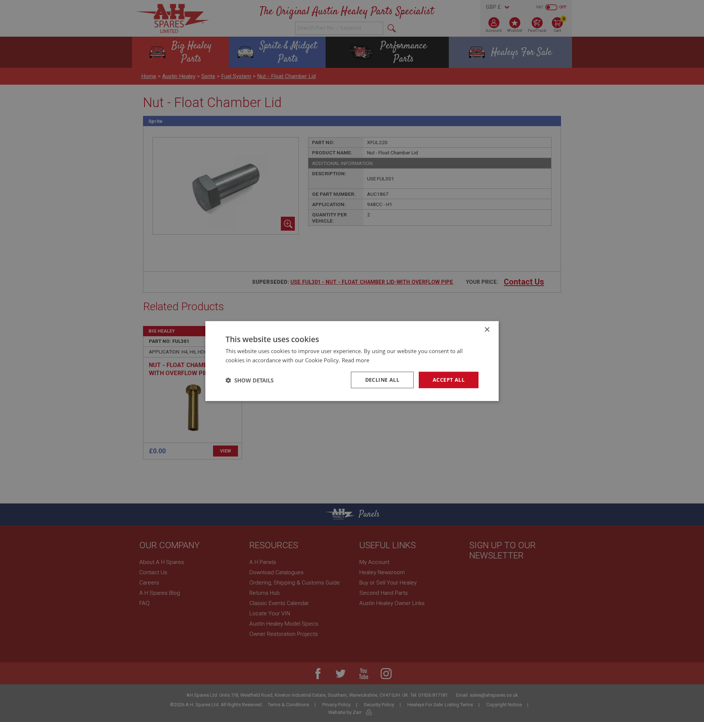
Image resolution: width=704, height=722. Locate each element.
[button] (249, 380)
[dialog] (352, 361)
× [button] (486, 329)
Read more (355, 359)
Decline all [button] (382, 379)
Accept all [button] (449, 379)
